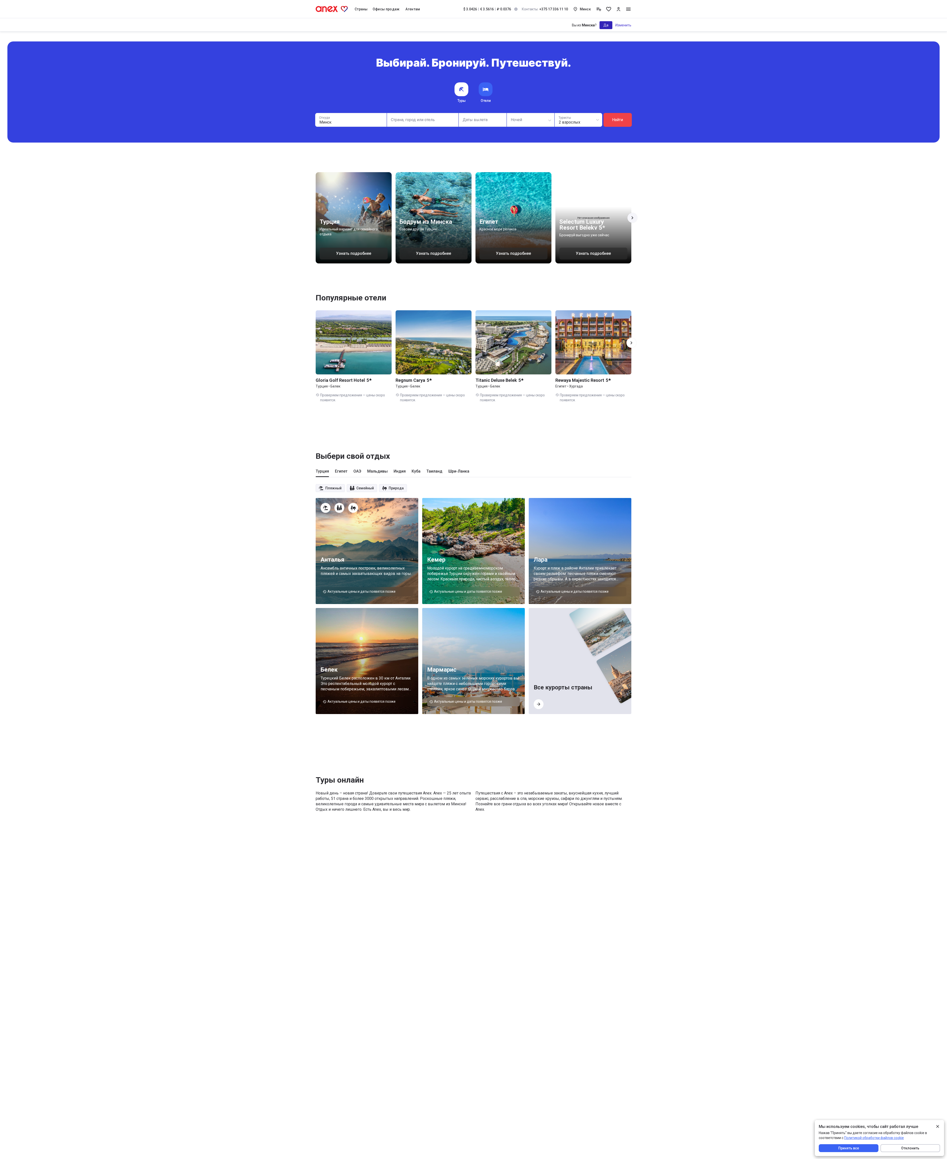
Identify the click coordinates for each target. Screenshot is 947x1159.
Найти (617, 119)
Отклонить (910, 1148)
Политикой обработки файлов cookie (874, 1138)
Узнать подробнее (353, 253)
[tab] (322, 473)
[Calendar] (482, 120)
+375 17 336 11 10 (545, 9)
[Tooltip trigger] (516, 9)
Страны (361, 9)
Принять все (848, 1148)
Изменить (623, 25)
